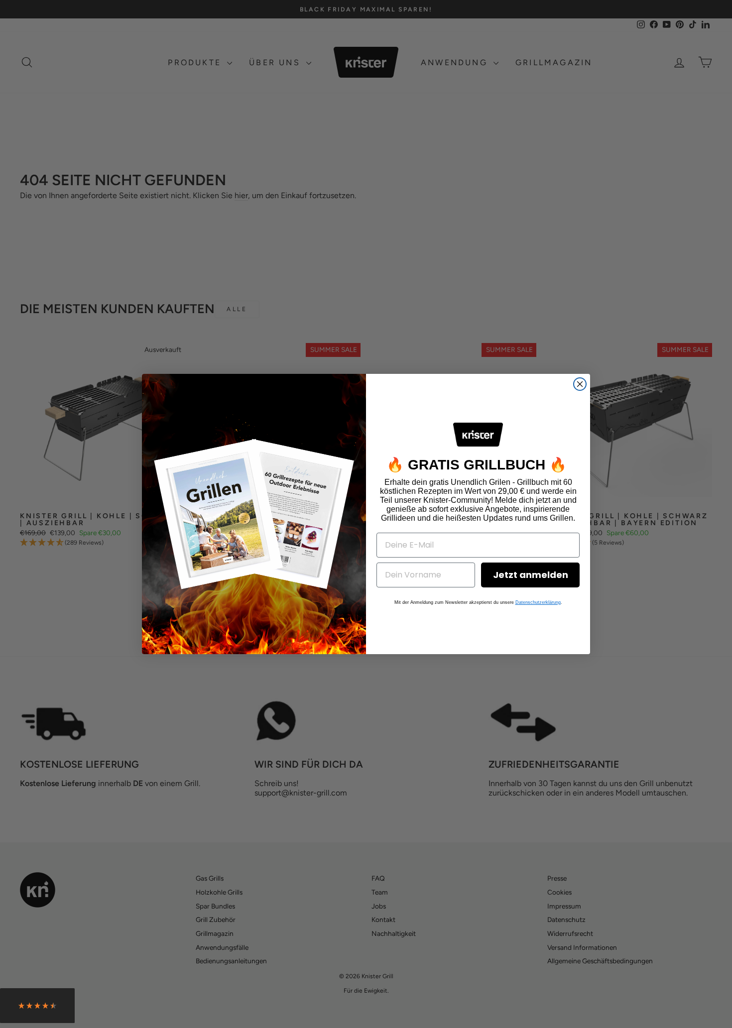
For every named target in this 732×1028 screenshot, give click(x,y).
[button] (37, 1008)
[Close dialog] (580, 384)
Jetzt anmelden (530, 575)
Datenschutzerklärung (538, 602)
